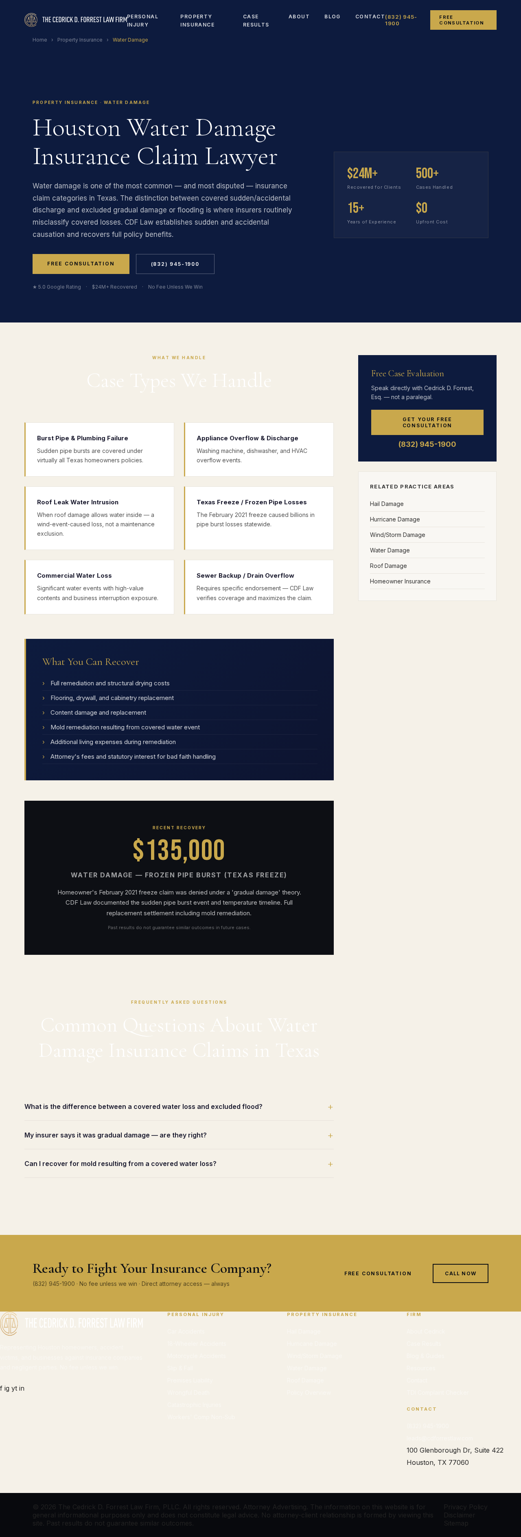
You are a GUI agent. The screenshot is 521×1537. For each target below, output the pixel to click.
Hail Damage (387, 503)
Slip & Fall (180, 1368)
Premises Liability (190, 1380)
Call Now (460, 1273)
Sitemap (456, 1523)
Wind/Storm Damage (397, 534)
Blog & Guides (425, 1355)
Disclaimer (459, 1515)
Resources (421, 1368)
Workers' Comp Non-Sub (201, 1416)
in (21, 1388)
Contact (370, 16)
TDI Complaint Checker (438, 1392)
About (299, 16)
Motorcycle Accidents (196, 1355)
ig (6, 1388)
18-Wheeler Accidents (196, 1343)
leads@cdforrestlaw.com (440, 1438)
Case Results (424, 1343)
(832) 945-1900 (175, 264)
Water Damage (390, 550)
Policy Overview (309, 1392)
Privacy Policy (466, 1507)
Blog (332, 16)
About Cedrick (426, 1331)
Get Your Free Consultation (428, 422)
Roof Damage (388, 565)
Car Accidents (186, 1331)
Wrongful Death (188, 1392)
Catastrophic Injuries (194, 1404)
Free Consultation (461, 20)
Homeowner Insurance (400, 581)
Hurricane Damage (395, 519)
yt (14, 1388)
